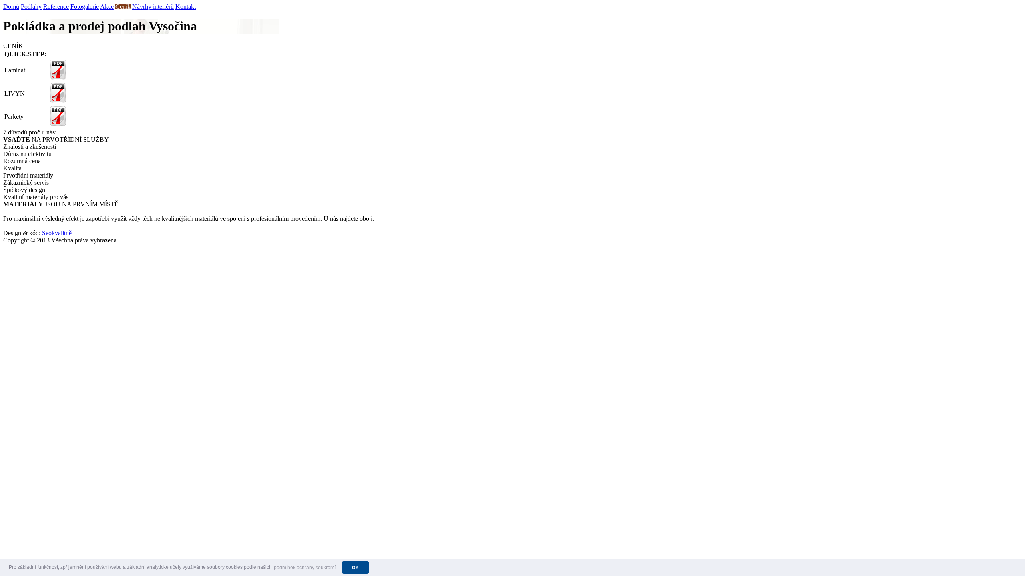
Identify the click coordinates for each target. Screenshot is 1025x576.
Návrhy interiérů (153, 6)
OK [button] (355, 567)
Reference (56, 6)
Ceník (123, 6)
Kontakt (185, 6)
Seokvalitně (57, 233)
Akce (107, 6)
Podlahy (31, 6)
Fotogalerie (84, 6)
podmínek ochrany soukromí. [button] (305, 567)
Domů (11, 6)
